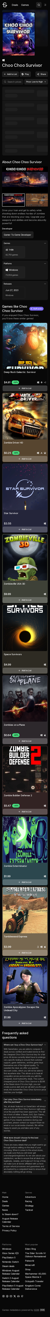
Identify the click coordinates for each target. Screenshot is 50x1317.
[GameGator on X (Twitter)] (14, 1296)
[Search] (38, 5)
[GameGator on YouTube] (11, 1296)
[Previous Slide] (7, 179)
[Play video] (25, 179)
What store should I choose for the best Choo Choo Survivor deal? (21, 1139)
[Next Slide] (43, 179)
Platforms (8, 263)
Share (43, 74)
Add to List (12, 74)
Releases (8, 284)
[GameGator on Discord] (18, 1296)
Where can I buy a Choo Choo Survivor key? (23, 1045)
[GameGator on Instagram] (3, 1296)
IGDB (36, 1310)
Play (27, 74)
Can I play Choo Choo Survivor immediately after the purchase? (22, 1100)
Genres (7, 243)
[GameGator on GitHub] (22, 1296)
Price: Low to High (34, 82)
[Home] (4, 5)
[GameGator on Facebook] (7, 1296)
